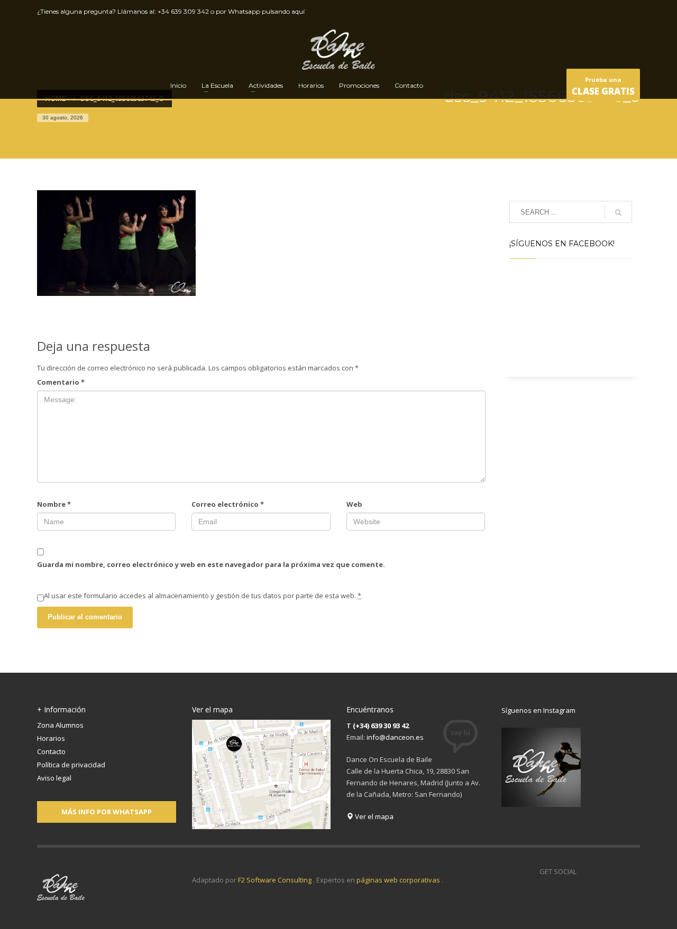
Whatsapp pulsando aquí (266, 11)
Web (354, 504)
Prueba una (603, 86)
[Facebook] (584, 12)
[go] (618, 212)
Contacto (51, 751)
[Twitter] (600, 12)
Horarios (51, 738)
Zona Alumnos (60, 725)
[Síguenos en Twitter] (600, 871)
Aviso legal (54, 778)
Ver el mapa (373, 816)
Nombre (54, 504)
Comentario (61, 382)
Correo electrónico (227, 504)
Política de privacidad (71, 764)
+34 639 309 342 (183, 11)
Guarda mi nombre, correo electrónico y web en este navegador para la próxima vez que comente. (211, 564)
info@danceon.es (395, 737)
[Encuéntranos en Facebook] (584, 871)
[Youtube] (616, 12)
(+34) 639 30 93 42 (381, 725)
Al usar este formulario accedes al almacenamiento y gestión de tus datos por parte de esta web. (202, 595)
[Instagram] (632, 12)
